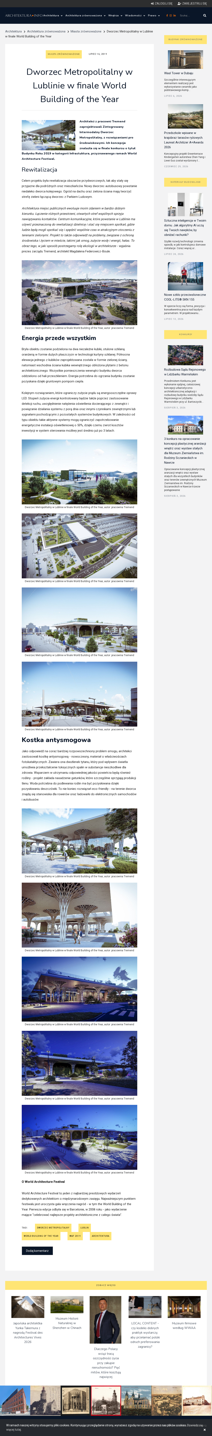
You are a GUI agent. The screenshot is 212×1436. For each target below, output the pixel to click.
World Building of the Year (41, 1236)
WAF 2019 (75, 1236)
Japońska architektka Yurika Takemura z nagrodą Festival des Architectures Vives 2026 (28, 1332)
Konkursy (185, 334)
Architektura (51, 15)
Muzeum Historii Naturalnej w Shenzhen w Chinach (67, 1323)
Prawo (152, 15)
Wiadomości (133, 15)
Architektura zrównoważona (84, 15)
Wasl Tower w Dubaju (178, 73)
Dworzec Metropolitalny (53, 1228)
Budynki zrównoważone (185, 39)
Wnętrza (114, 15)
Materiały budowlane (186, 182)
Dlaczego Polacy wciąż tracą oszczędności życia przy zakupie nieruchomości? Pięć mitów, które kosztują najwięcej (106, 1363)
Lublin (85, 1228)
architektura (100, 1236)
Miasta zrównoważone (86, 31)
